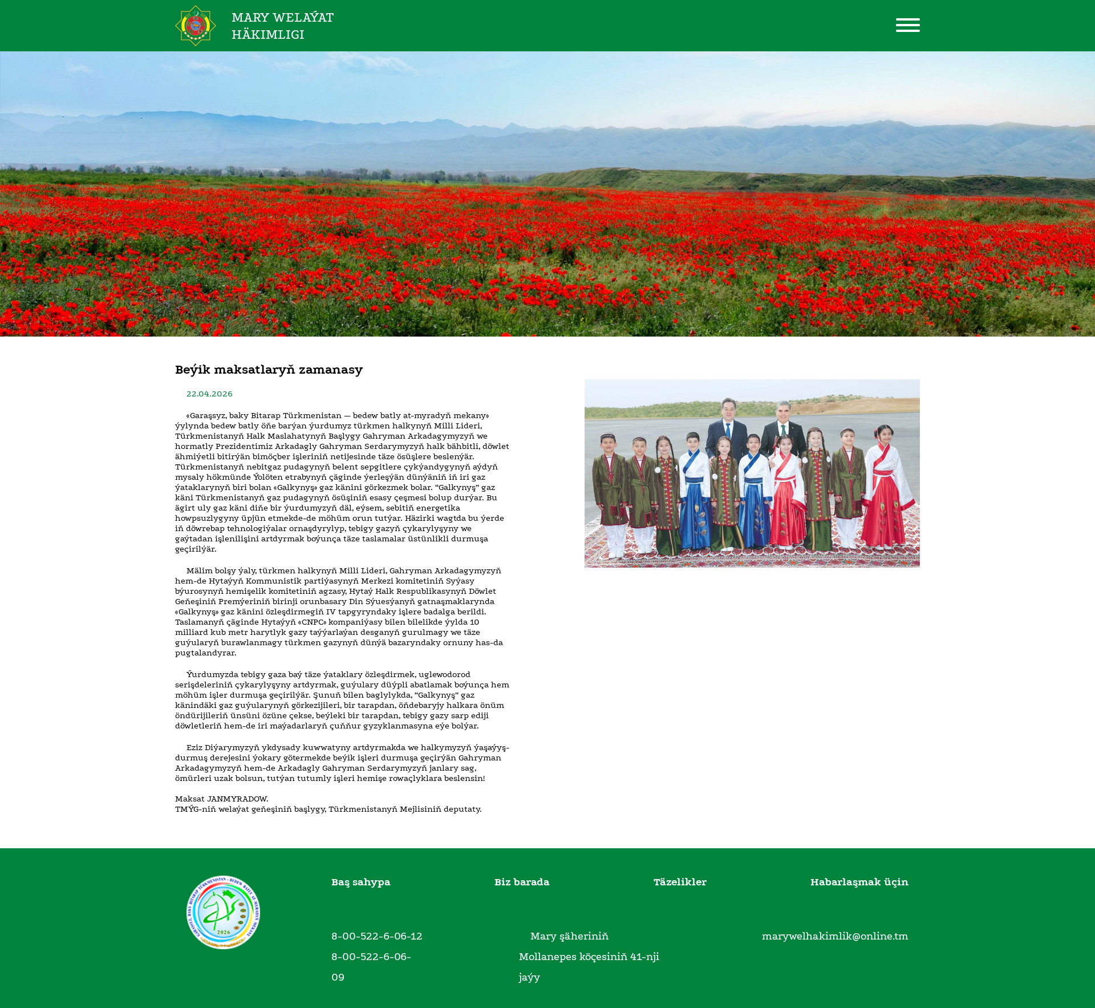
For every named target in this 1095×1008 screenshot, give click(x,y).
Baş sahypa (361, 882)
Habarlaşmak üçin (859, 882)
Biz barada (522, 882)
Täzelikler (680, 882)
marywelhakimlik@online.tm (835, 936)
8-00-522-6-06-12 (377, 936)
